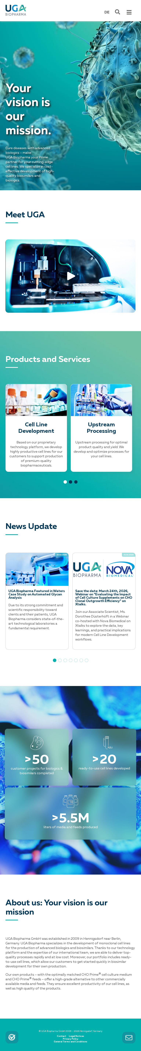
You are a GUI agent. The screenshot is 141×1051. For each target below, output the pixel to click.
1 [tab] (65, 485)
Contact (61, 1036)
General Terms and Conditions (70, 1042)
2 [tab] (71, 485)
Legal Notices (76, 1036)
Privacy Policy (70, 1039)
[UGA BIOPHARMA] (16, 5)
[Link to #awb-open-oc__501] (117, 12)
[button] (54, 660)
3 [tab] (76, 485)
